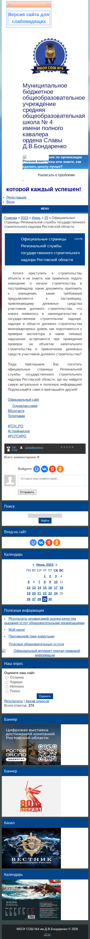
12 (28, 587)
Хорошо (16, 682)
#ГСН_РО (15, 426)
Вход (10, 202)
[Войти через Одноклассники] (60, 469)
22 (45, 593)
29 (46, 218)
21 (39, 593)
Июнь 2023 (45, 564)
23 (50, 593)
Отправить (27, 492)
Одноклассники (24, 406)
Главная (10, 218)
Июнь (36, 218)
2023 (24, 218)
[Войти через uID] (36, 469)
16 (50, 587)
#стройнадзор (19, 431)
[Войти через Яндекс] (52, 469)
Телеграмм (16, 416)
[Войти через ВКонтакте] (44, 469)
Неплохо (17, 686)
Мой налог (17, 630)
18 (61, 587)
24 (56, 593)
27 (34, 599)
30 (50, 599)
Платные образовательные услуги (36, 644)
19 (28, 593)
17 (56, 587)
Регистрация (16, 197)
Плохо (15, 691)
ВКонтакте (16, 411)
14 (39, 587)
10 (56, 582)
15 (45, 587)
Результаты (13, 701)
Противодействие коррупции (31, 636)
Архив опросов (37, 701)
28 (39, 599)
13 (34, 587)
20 (34, 593)
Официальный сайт (23, 399)
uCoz (47, 934)
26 (28, 599)
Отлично (17, 677)
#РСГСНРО (17, 436)
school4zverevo (34, 447)
